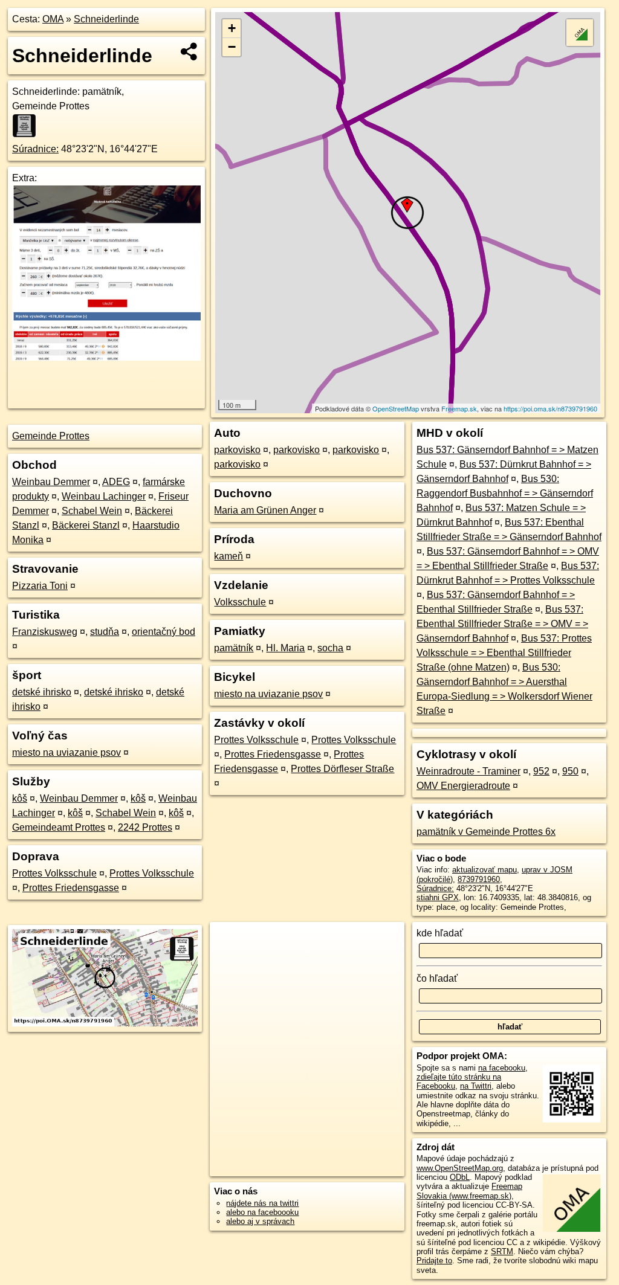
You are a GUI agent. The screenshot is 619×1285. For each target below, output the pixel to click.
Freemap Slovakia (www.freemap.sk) (469, 1191)
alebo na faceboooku (262, 1212)
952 (541, 771)
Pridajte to (434, 1260)
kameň (228, 556)
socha (330, 648)
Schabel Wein (92, 511)
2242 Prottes (145, 827)
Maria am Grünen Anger (265, 510)
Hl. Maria (285, 648)
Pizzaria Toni (40, 586)
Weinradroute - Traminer (468, 771)
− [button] (232, 46)
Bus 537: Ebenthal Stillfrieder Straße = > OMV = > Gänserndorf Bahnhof (502, 623)
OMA (52, 19)
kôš (19, 798)
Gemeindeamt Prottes (58, 827)
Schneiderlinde (106, 19)
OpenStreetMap (395, 408)
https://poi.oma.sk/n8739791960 (550, 408)
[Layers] (579, 32)
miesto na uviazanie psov (66, 752)
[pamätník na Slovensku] (28, 125)
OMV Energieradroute (463, 786)
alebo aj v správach (260, 1221)
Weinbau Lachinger (104, 496)
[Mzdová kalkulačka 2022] (106, 357)
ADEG (116, 482)
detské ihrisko (41, 692)
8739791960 (479, 879)
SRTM (502, 1251)
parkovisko (237, 450)
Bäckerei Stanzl (86, 525)
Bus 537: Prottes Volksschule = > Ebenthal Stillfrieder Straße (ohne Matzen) (504, 652)
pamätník (233, 648)
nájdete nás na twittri (262, 1203)
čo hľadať (437, 978)
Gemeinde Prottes (50, 436)
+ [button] (232, 28)
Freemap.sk (459, 408)
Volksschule (240, 602)
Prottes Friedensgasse (70, 888)
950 (570, 771)
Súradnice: (35, 149)
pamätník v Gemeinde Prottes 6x (486, 831)
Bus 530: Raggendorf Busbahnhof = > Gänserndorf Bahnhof (504, 493)
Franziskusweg (44, 631)
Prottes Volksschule (54, 873)
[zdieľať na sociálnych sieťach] (189, 51)
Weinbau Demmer (51, 482)
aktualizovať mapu (484, 869)
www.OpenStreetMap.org (459, 1168)
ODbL (460, 1177)
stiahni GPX (437, 897)
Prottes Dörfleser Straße (342, 769)
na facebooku (501, 1067)
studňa (104, 631)
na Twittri (475, 1085)
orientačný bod (163, 631)
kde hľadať (439, 933)
